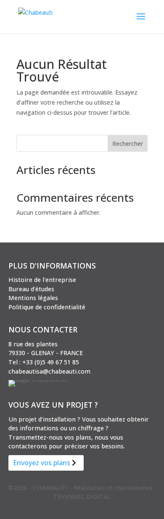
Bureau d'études (31, 289)
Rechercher (127, 144)
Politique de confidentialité (46, 307)
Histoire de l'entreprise (42, 280)
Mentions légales (33, 298)
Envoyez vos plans (41, 462)
